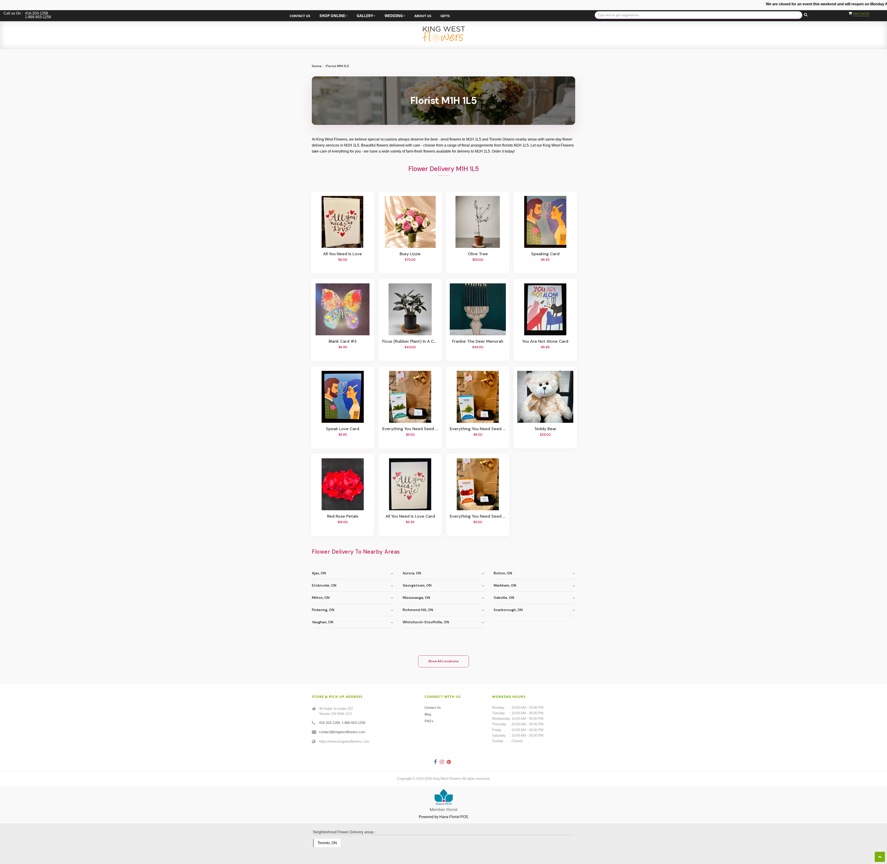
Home (317, 66)
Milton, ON (321, 597)
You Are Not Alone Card (545, 341)
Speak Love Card (342, 429)
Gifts (445, 16)
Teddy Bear (545, 429)
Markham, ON (505, 585)
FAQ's (429, 721)
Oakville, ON (504, 597)
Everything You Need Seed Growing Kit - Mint (410, 429)
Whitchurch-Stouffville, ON (426, 622)
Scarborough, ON (508, 610)
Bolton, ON (503, 573)
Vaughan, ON (322, 622)
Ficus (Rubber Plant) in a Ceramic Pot (410, 341)
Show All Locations (443, 661)
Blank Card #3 (343, 341)
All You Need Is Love (342, 254)
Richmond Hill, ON (418, 610)
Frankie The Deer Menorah (477, 341)
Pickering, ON (323, 610)
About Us (422, 16)
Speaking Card (545, 254)
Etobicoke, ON (324, 585)
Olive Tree (478, 254)
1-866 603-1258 (353, 723)
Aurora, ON (412, 573)
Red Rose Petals (342, 516)
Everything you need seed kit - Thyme (478, 429)
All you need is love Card (410, 516)
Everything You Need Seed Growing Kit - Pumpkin (478, 516)
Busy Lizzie (410, 254)
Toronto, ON (327, 843)
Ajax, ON (319, 573)
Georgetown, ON (417, 585)
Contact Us (300, 16)
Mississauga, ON (416, 597)
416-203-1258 (329, 723)
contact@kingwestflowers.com (342, 732)
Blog (428, 714)
